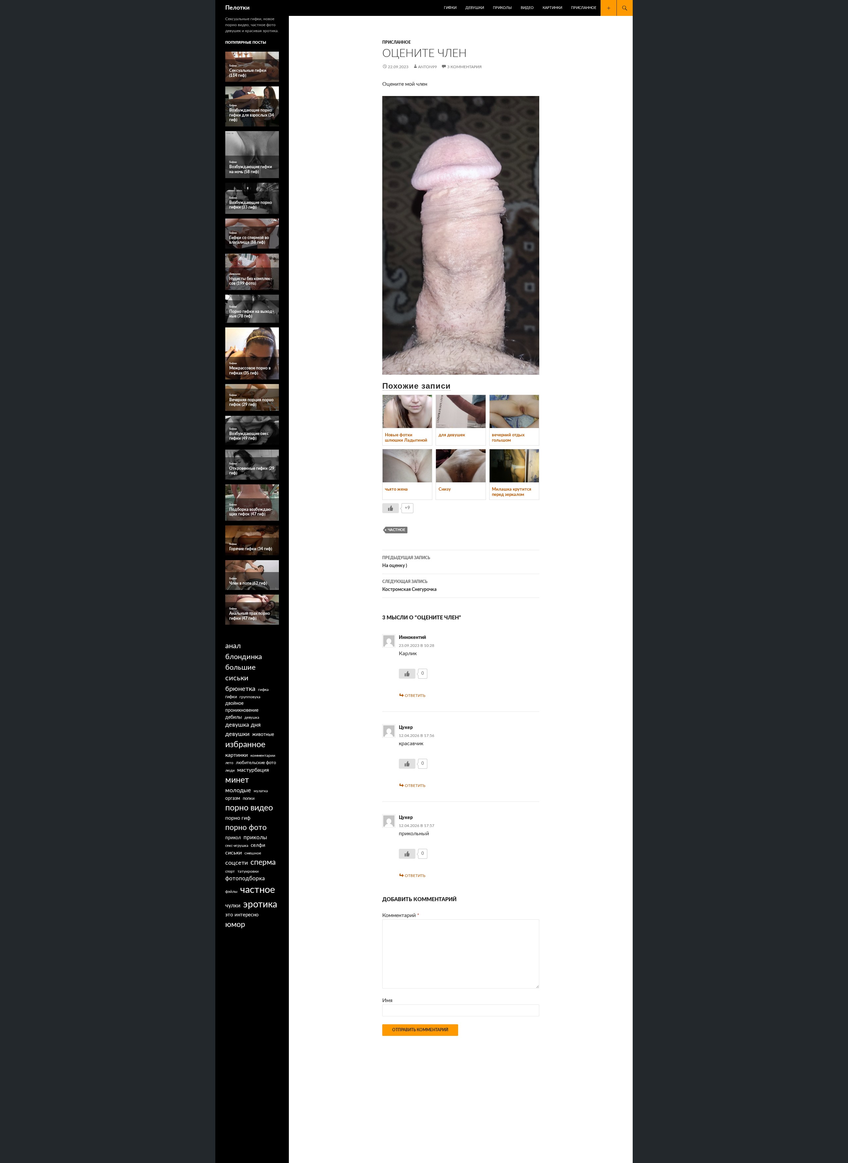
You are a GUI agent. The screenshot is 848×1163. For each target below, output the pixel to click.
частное (396, 530)
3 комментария (464, 67)
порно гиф (237, 818)
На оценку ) (406, 562)
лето (229, 763)
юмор (235, 924)
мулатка (261, 791)
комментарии (262, 755)
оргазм (232, 798)
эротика (260, 904)
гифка (263, 690)
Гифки (450, 8)
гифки (231, 697)
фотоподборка (245, 878)
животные (263, 734)
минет (237, 780)
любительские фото (256, 762)
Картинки (552, 8)
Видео (527, 8)
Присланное (583, 8)
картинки (236, 755)
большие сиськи (240, 673)
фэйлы (231, 892)
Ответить (415, 696)
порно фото (246, 827)
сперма (263, 862)
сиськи (233, 852)
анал (233, 646)
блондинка (243, 656)
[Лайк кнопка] (390, 508)
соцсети (236, 863)
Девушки (474, 8)
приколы (255, 837)
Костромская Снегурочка (409, 586)
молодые (238, 790)
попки (248, 799)
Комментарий (400, 915)
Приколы (502, 8)
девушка (251, 717)
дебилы (233, 717)
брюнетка (240, 689)
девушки (237, 734)
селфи (258, 845)
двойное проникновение (241, 707)
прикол (233, 838)
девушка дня (243, 725)
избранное (245, 745)
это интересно (242, 914)
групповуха (249, 697)
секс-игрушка (236, 846)
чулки (232, 905)
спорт (230, 871)
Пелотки (237, 8)
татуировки (248, 871)
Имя (387, 1000)
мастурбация (253, 770)
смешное (252, 853)
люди (230, 770)
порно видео (249, 808)
